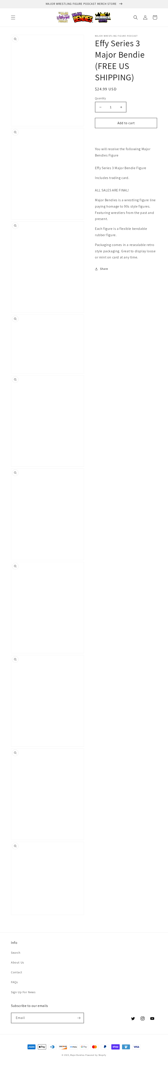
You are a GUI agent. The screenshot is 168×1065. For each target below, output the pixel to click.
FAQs (14, 982)
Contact (16, 972)
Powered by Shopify (95, 1055)
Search (16, 953)
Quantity (100, 98)
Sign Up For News (23, 992)
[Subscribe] (79, 1018)
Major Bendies (77, 1055)
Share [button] (104, 269)
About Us (17, 962)
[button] (13, 17)
